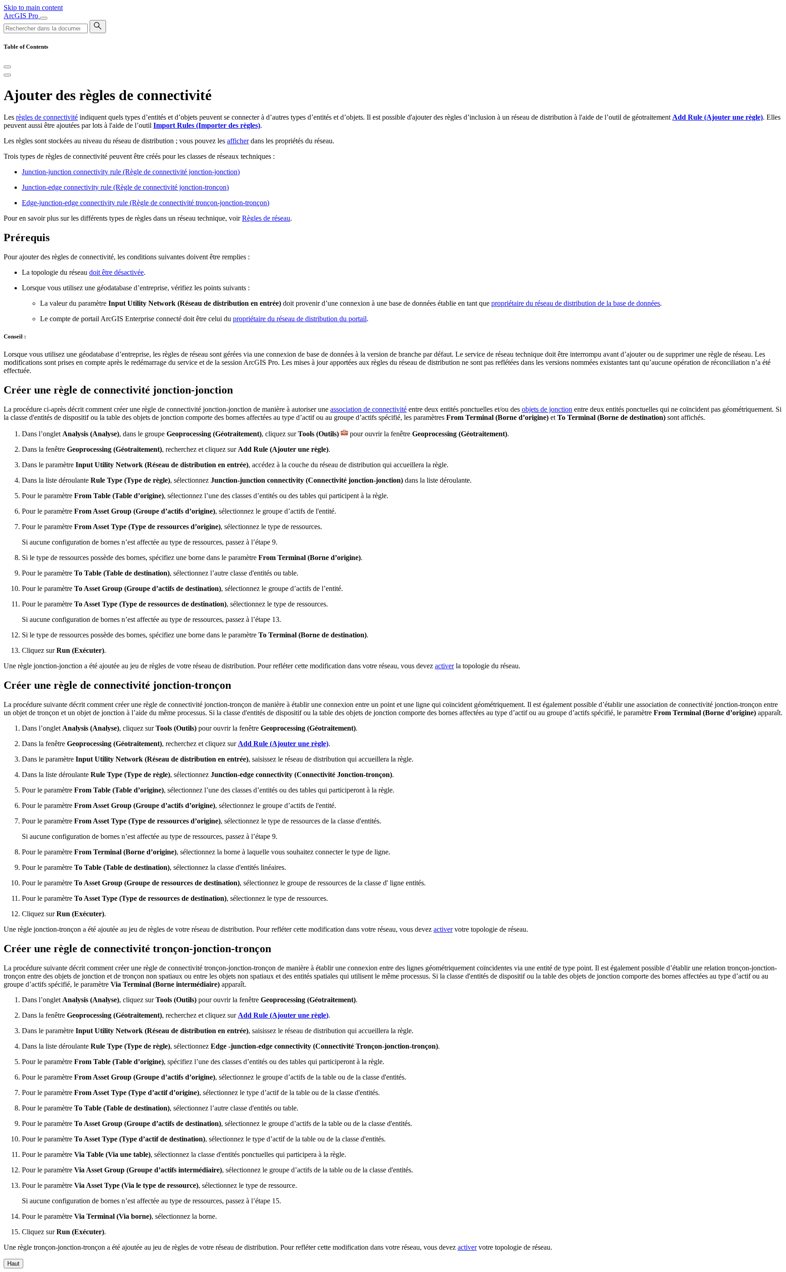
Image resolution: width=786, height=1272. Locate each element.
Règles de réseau (266, 218)
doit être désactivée (116, 272)
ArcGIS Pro (22, 16)
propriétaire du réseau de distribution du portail (300, 319)
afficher (238, 141)
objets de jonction (547, 409)
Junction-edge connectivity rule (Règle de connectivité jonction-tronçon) (125, 187)
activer (444, 666)
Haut (13, 1263)
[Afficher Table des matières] (7, 75)
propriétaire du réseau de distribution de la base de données (575, 303)
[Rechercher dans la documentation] (98, 26)
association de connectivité (368, 409)
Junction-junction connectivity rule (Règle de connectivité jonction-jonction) (131, 172)
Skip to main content (33, 7)
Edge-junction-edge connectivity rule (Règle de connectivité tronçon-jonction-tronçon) (145, 203)
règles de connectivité (47, 117)
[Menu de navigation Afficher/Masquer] (43, 18)
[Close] (7, 67)
